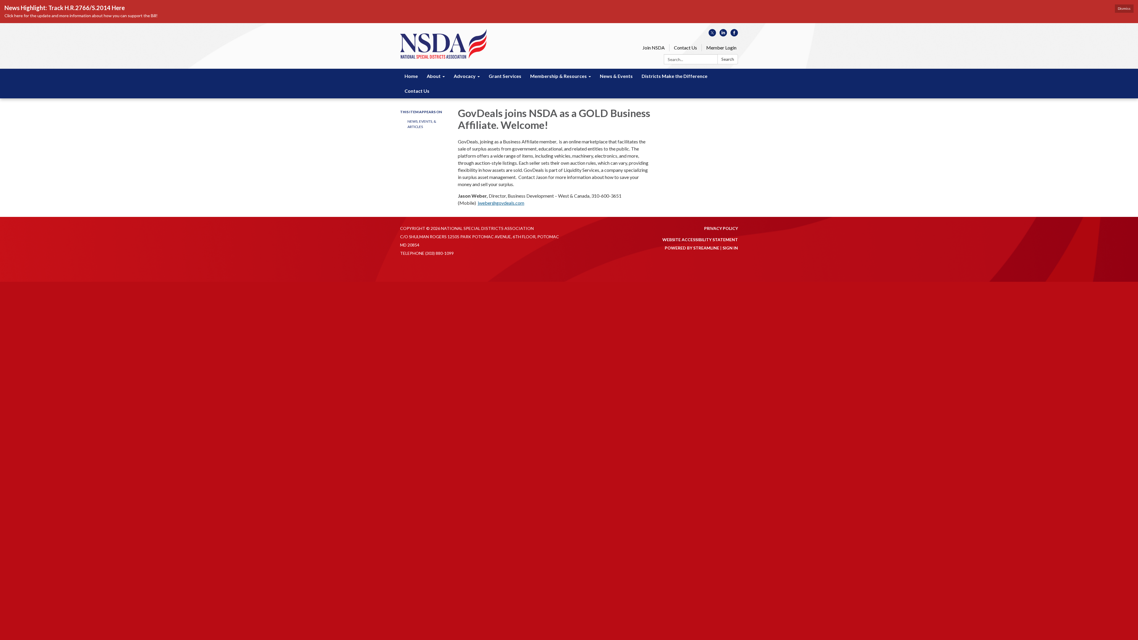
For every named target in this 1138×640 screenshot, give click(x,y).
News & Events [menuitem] (616, 76)
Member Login (721, 47)
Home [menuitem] (411, 76)
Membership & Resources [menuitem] (558, 76)
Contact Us (685, 47)
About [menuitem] (434, 76)
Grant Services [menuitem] (505, 76)
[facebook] (734, 34)
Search (727, 59)
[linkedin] (723, 34)
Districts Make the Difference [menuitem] (674, 76)
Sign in (730, 247)
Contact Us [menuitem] (417, 91)
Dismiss (1124, 8)
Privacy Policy (721, 228)
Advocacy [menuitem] (465, 76)
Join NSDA (653, 47)
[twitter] (712, 34)
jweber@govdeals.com (501, 203)
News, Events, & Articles (421, 124)
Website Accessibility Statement (700, 239)
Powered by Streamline (692, 247)
